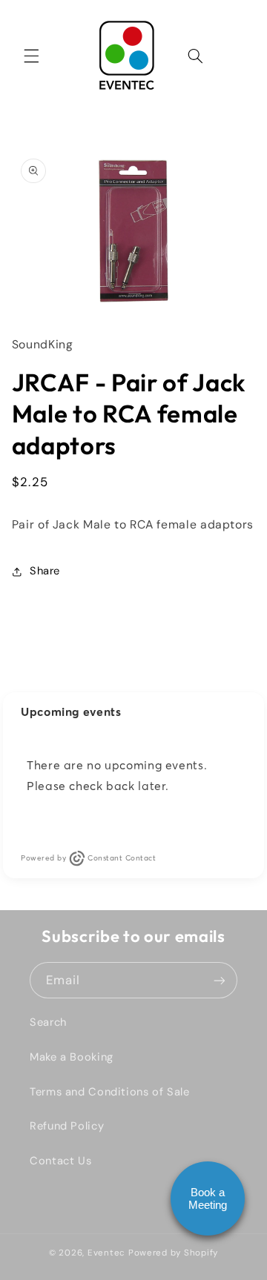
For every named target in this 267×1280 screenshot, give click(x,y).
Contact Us (60, 1160)
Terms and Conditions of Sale (110, 1091)
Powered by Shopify (173, 1253)
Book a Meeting (207, 1198)
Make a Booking (71, 1056)
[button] (31, 56)
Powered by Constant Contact (88, 858)
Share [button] (45, 570)
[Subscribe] (219, 980)
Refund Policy (67, 1125)
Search (48, 1022)
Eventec (106, 1253)
